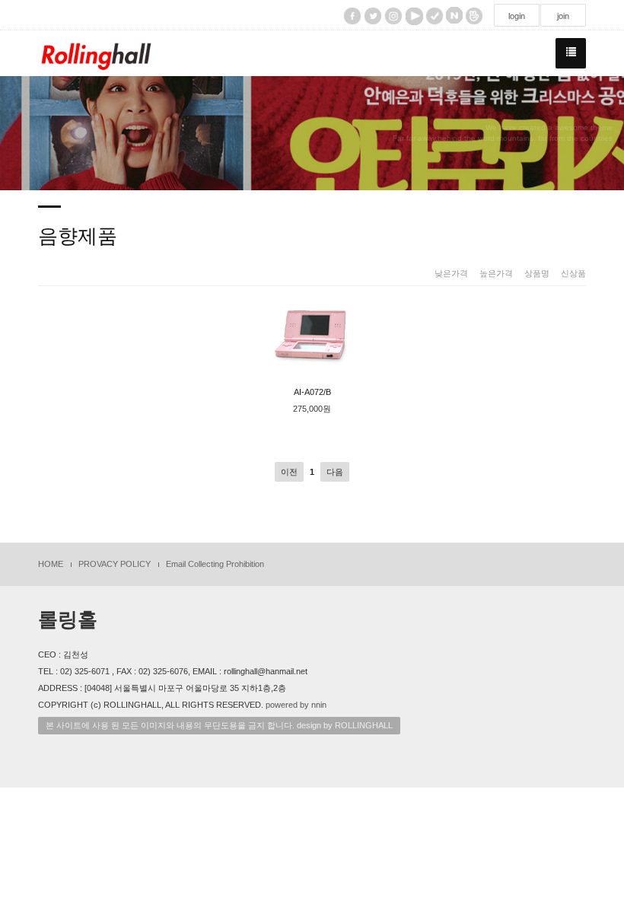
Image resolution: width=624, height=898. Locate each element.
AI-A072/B (312, 391)
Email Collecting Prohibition (215, 563)
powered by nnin (296, 704)
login (516, 16)
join (563, 16)
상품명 (536, 273)
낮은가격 (451, 273)
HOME (50, 563)
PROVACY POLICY (114, 563)
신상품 (573, 273)
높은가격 (496, 273)
